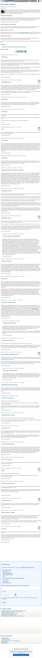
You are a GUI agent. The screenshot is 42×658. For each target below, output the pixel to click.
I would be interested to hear (9, 323)
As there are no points (7, 459)
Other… (4, 576)
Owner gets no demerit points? (10, 370)
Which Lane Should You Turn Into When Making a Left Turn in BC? (14, 610)
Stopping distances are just (8, 414)
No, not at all (5, 581)
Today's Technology (6, 261)
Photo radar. (5, 57)
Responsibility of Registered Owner (10, 354)
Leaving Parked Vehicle (6, 638)
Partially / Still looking (7, 582)
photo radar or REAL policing (9, 302)
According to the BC (6, 190)
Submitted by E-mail (6, 82)
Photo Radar (5, 99)
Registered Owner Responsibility (9, 384)
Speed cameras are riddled (8, 512)
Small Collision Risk (5, 639)
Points (3, 470)
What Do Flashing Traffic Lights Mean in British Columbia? (12, 611)
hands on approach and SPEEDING (11, 236)
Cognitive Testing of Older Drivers (8, 612)
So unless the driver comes (8, 483)
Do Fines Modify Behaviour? (8, 444)
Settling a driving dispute (7, 573)
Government (4, 8)
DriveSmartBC (5, 1)
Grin (3, 129)
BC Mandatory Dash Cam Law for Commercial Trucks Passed (13, 615)
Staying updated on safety (8, 574)
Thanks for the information (8, 397)
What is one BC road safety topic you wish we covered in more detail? (15, 585)
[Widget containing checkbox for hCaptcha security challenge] (9, 595)
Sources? (4, 528)
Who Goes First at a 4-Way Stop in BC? (9, 614)
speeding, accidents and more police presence (13, 170)
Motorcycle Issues (5, 637)
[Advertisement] (21, 551)
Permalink (17, 54)
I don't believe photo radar (8, 340)
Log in (2, 77)
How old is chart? (6, 427)
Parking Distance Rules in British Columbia (9, 613)
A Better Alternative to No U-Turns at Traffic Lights (11, 640)
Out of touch (5, 278)
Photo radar (4, 111)
